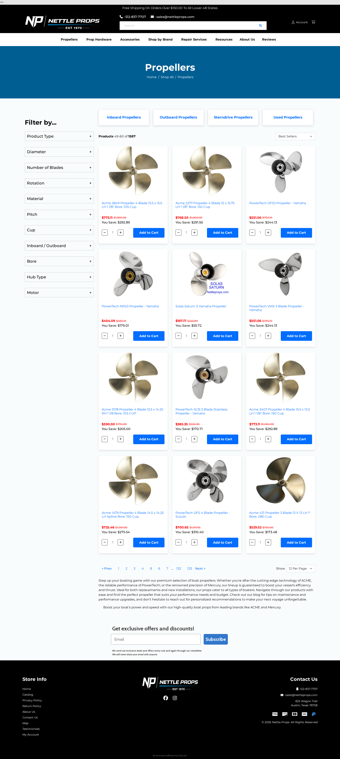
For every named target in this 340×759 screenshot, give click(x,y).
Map (25, 723)
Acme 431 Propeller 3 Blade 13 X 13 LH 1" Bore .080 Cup (279, 514)
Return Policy (31, 706)
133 (189, 568)
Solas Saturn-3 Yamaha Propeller (201, 306)
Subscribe (216, 639)
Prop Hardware (99, 39)
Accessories (130, 39)
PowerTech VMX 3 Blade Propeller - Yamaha (276, 308)
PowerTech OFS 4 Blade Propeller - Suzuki (203, 514)
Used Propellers (287, 117)
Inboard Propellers (124, 117)
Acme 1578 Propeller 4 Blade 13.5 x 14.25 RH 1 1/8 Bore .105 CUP (132, 411)
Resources (224, 39)
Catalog (27, 694)
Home (26, 689)
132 (178, 568)
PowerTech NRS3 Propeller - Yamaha (130, 306)
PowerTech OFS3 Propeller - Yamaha (277, 203)
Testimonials (31, 729)
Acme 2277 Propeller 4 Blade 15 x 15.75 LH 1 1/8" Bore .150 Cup (205, 205)
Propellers (69, 39)
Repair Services (194, 39)
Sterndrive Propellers (233, 117)
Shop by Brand (160, 39)
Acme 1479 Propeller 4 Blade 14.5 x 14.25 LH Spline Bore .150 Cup (133, 514)
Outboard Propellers (178, 117)
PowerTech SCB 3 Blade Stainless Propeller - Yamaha (201, 411)
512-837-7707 (309, 689)
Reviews (269, 39)
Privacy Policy (32, 700)
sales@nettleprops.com (301, 695)
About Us (247, 39)
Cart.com (182, 755)
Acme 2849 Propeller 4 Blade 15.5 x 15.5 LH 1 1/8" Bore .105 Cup (132, 205)
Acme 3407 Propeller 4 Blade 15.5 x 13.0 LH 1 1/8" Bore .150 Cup (279, 411)
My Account (30, 734)
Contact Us (30, 717)
